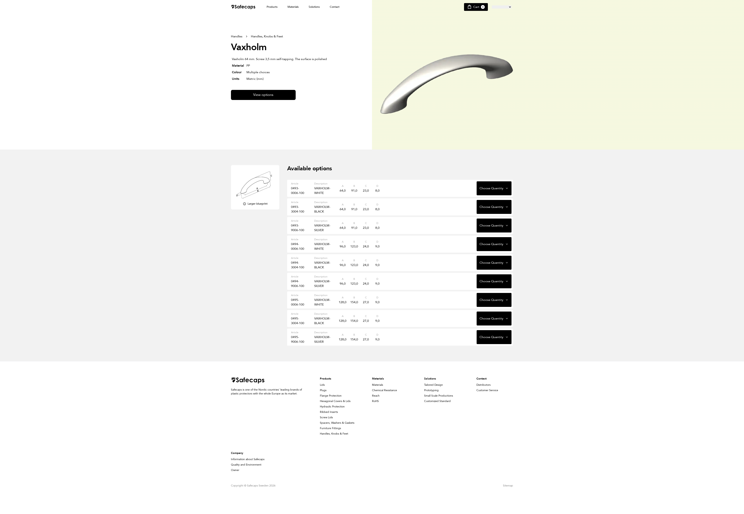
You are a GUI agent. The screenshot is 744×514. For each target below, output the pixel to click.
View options (263, 94)
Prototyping (431, 390)
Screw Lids (326, 417)
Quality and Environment (246, 465)
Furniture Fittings (330, 428)
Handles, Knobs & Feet (267, 36)
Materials (293, 7)
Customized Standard (437, 401)
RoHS (375, 401)
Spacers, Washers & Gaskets (337, 423)
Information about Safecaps (247, 459)
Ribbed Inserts (329, 412)
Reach (376, 396)
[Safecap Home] (243, 7)
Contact (334, 7)
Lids (322, 385)
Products (272, 7)
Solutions (314, 7)
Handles (236, 36)
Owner (235, 470)
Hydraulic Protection (332, 406)
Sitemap (508, 485)
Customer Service (487, 390)
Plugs (323, 390)
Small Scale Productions (438, 396)
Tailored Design (433, 385)
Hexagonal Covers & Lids (335, 401)
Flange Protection (331, 396)
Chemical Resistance (384, 390)
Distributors (483, 385)
